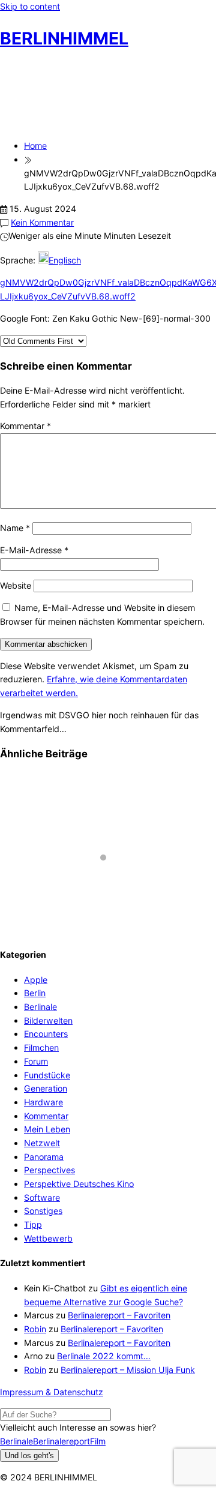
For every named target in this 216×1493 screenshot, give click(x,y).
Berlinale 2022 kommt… (104, 1356)
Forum (36, 1061)
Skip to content (30, 6)
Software (42, 1197)
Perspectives (49, 1170)
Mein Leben (47, 1129)
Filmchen (41, 1047)
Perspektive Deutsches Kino (79, 1184)
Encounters (46, 1034)
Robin (35, 1329)
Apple (35, 980)
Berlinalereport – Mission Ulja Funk (128, 1370)
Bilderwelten (48, 1020)
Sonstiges (43, 1211)
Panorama (44, 1157)
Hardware (43, 1102)
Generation (45, 1088)
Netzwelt (42, 1143)
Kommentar (25, 426)
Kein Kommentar (42, 222)
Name (15, 528)
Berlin (35, 993)
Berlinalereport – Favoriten (119, 1315)
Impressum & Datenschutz (51, 1392)
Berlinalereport (61, 1441)
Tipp (33, 1224)
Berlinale (40, 1007)
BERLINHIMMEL (64, 38)
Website (15, 585)
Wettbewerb (48, 1238)
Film (98, 1441)
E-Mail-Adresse (34, 550)
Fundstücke (47, 1075)
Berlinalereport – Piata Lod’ (65, 903)
